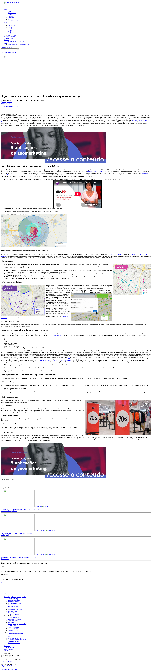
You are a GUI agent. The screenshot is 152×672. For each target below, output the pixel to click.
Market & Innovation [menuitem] (13, 21)
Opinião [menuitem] (10, 19)
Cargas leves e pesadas (14, 630)
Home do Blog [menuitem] (12, 24)
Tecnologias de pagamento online (17, 624)
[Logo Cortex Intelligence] (12, 2)
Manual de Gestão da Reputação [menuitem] (17, 41)
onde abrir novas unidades (55, 335)
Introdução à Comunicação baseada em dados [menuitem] (20, 44)
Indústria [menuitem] (10, 33)
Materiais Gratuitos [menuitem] (9, 36)
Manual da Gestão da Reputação (17, 639)
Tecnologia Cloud (13, 628)
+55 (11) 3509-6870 (6, 666)
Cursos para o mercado (14, 643)
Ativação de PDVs (13, 620)
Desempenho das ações (14, 603)
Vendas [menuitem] (10, 30)
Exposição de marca (13, 598)
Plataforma (7, 646)
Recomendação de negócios (15, 613)
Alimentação (4, 511)
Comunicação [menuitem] (11, 25)
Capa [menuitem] (9, 11)
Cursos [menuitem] (6, 43)
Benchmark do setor (13, 601)
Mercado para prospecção (15, 609)
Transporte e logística (14, 617)
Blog (9, 636)
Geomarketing (5, 559)
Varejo (15, 511)
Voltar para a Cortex (6, 47)
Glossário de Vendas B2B (15, 638)
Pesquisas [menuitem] (10, 16)
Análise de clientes (13, 611)
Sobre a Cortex (8, 649)
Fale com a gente (13, 52)
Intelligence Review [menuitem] (9, 9)
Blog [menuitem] (5, 22)
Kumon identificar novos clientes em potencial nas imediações (53, 360)
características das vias (117, 254)
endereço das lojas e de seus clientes (97, 171)
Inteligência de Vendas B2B (12, 608)
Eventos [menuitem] (10, 14)
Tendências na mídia (13, 605)
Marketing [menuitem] (10, 29)
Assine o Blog (5, 52)
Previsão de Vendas (13, 614)
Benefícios (11, 622)
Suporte (6, 650)
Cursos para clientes (13, 641)
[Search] (18, 49)
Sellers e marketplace (13, 627)
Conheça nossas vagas (7, 583)
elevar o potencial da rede (66, 359)
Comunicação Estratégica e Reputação (15, 597)
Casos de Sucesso (9, 647)
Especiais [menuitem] (6, 40)
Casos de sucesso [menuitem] (9, 38)
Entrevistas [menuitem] (11, 17)
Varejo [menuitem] (9, 32)
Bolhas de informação (14, 606)
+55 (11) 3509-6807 (6, 661)
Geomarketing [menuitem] (12, 35)
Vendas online (12, 625)
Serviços (10, 511)
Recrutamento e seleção (14, 619)
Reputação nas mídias (14, 600)
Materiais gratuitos (13, 635)
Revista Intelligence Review (15, 633)
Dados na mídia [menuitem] (12, 13)
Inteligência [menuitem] (11, 27)
